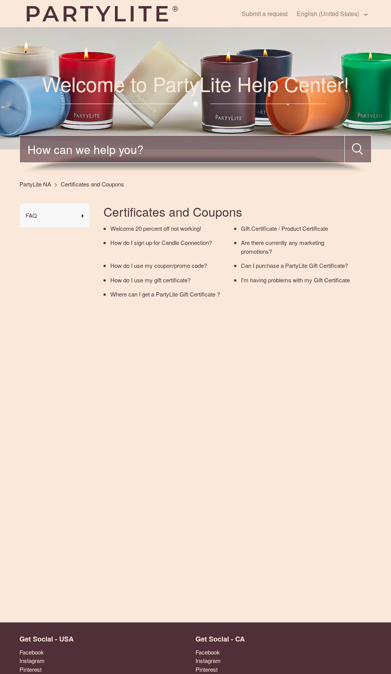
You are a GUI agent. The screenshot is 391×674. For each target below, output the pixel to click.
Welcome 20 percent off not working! (155, 228)
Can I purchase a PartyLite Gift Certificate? (294, 265)
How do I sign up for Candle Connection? (161, 242)
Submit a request (265, 13)
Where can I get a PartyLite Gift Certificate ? (165, 294)
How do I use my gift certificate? (150, 280)
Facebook (31, 652)
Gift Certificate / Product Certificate (284, 228)
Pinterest (30, 669)
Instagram (32, 660)
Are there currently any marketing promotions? (282, 246)
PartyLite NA (35, 184)
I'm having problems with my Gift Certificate (295, 280)
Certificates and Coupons (92, 184)
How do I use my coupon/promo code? (158, 265)
